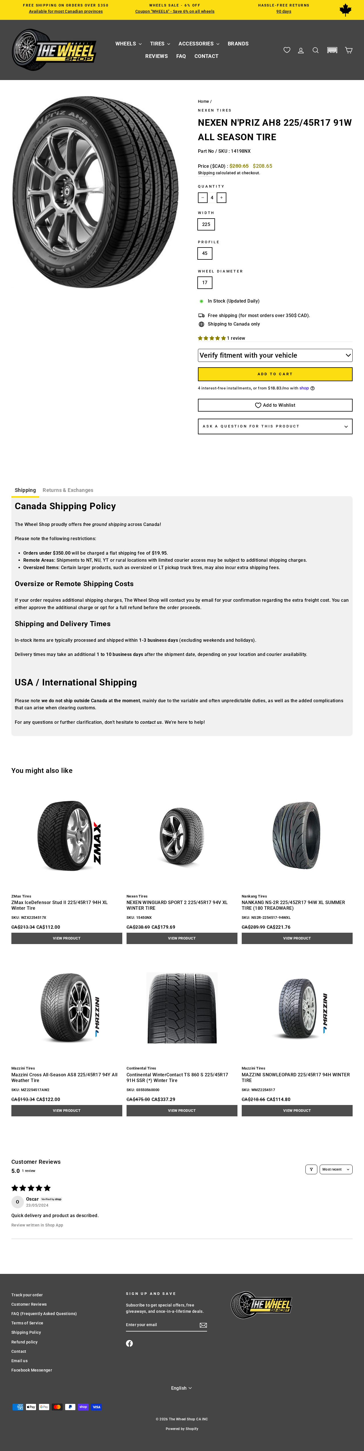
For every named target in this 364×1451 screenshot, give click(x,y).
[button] (332, 50)
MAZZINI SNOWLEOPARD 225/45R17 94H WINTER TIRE (296, 1077)
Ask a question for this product (251, 426)
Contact (18, 1351)
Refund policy (24, 1342)
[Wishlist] (286, 50)
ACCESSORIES (197, 44)
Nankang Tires (254, 896)
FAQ (181, 56)
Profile (209, 242)
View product (67, 938)
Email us (19, 1360)
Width (206, 213)
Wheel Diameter (220, 271)
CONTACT (207, 56)
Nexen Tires (215, 110)
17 (205, 282)
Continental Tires (141, 1068)
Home (203, 101)
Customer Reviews (29, 1304)
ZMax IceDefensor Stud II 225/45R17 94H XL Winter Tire (59, 905)
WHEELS (126, 44)
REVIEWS (156, 56)
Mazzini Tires (23, 1068)
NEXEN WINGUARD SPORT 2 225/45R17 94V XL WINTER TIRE (177, 905)
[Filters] (311, 1169)
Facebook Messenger (31, 1370)
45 (205, 253)
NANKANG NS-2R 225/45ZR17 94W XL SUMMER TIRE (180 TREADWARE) (293, 905)
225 (206, 224)
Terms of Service (27, 1323)
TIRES (158, 44)
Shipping (206, 173)
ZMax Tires (21, 896)
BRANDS (238, 44)
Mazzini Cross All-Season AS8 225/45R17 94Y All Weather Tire (64, 1077)
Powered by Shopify (182, 1429)
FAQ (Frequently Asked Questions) (44, 1313)
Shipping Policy (26, 1332)
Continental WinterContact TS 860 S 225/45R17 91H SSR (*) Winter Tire (177, 1077)
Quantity (211, 186)
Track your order (27, 1295)
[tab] (25, 491)
